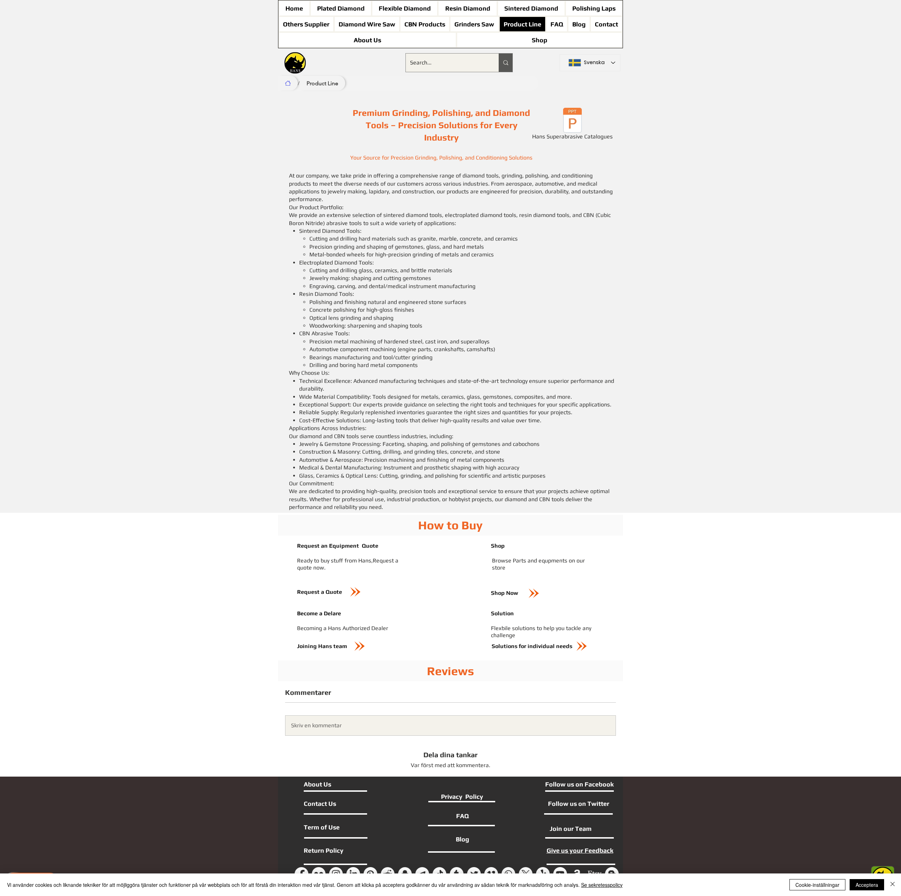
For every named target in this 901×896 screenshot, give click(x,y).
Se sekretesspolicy (602, 884)
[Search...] (505, 63)
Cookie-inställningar (817, 884)
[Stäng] (892, 884)
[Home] (288, 83)
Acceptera (867, 884)
